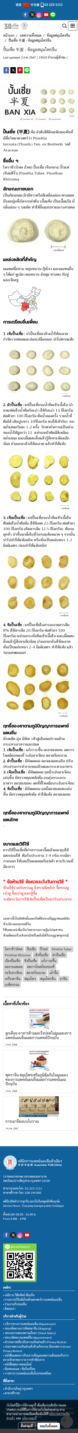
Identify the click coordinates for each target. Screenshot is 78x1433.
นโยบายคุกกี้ (29, 1418)
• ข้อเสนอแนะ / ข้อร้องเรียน (19, 1369)
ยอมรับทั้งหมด (48, 1426)
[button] (63, 26)
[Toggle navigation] (72, 25)
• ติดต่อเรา (9, 1308)
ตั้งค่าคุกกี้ (27, 1426)
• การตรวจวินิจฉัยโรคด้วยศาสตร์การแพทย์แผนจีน (32, 1299)
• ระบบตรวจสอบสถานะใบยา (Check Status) (29, 1333)
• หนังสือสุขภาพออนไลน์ (17, 1364)
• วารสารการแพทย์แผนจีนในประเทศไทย (27, 1373)
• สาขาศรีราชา (11, 1393)
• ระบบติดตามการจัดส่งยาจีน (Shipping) (27, 1328)
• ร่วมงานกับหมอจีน (15, 1304)
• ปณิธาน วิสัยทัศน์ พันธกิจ (19, 1295)
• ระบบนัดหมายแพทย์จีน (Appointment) (27, 1337)
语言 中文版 (28, 4)
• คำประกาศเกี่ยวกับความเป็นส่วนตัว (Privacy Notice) (34, 1342)
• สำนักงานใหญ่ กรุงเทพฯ (18, 1388)
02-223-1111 (33, 1188)
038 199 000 (33, 1192)
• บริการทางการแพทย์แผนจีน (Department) (29, 1324)
